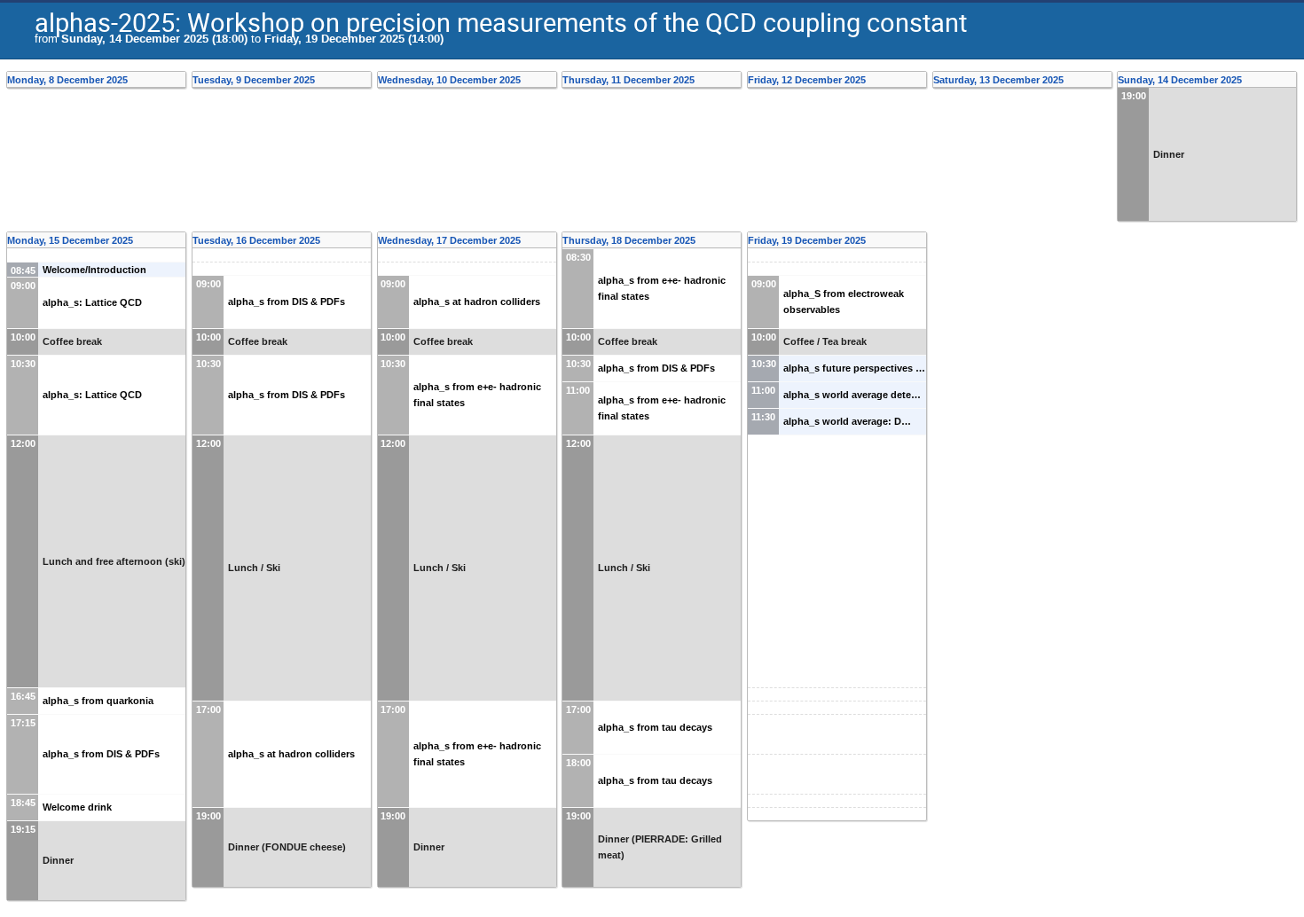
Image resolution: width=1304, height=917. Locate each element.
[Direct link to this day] (180, 80)
